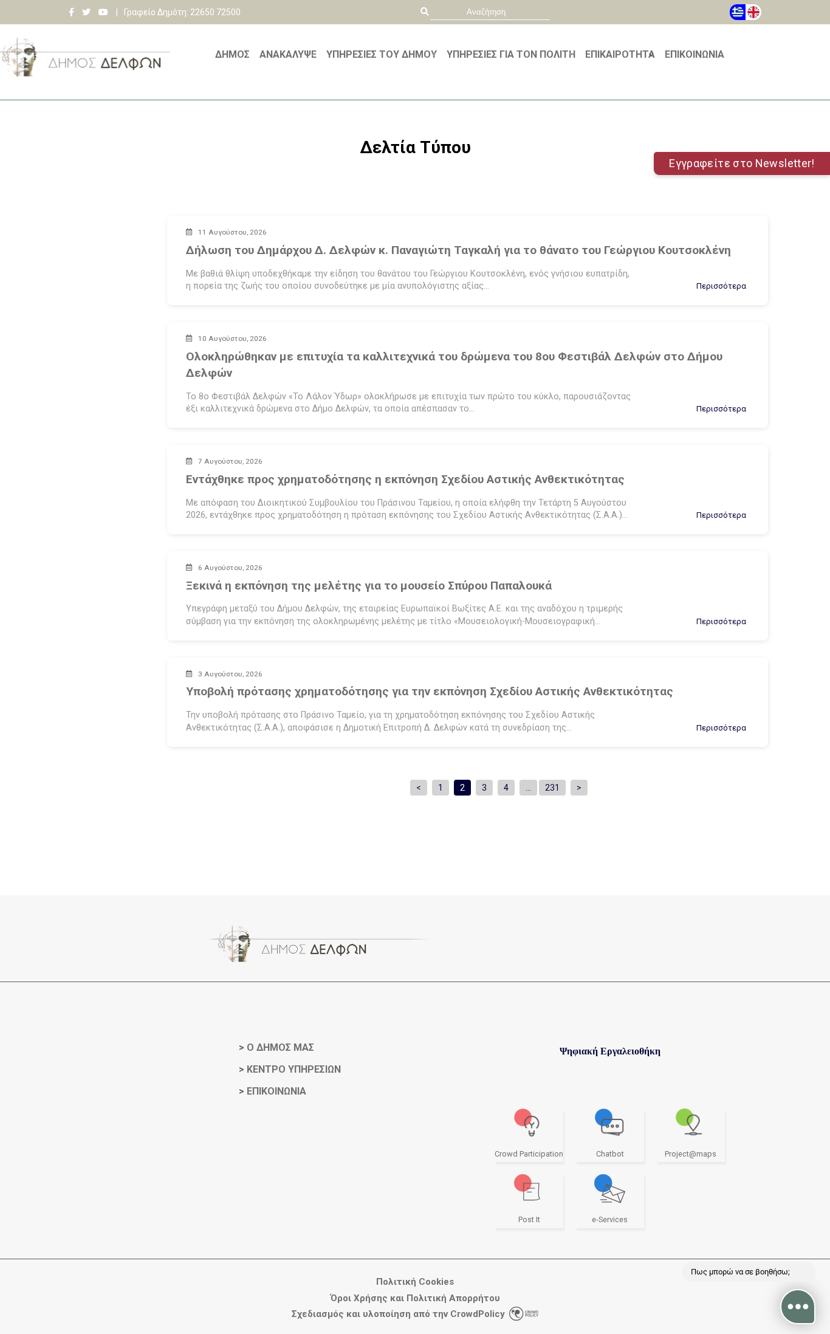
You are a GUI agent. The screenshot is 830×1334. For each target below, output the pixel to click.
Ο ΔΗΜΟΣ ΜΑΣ (280, 1047)
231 (552, 787)
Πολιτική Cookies (415, 1282)
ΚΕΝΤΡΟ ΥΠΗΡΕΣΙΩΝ (294, 1069)
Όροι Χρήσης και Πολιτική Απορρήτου (415, 1298)
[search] (490, 11)
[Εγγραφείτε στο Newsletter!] (415, 95)
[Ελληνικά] (738, 12)
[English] (753, 12)
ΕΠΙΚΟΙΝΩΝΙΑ (276, 1091)
